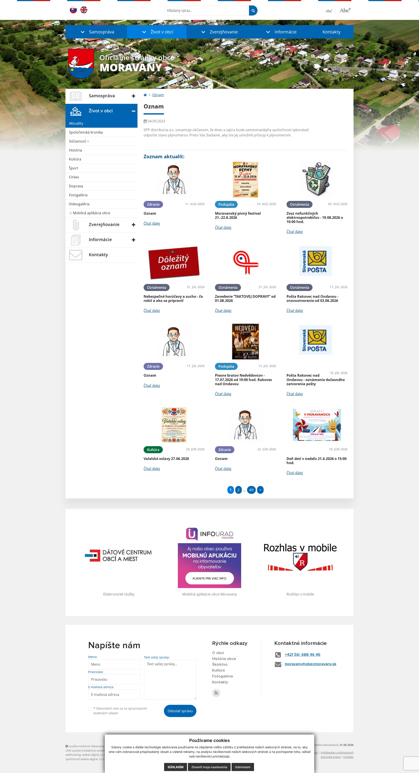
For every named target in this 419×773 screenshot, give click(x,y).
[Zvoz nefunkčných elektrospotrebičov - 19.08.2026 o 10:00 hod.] (317, 179)
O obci (218, 653)
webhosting (73, 755)
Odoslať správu (180, 711)
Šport (73, 168)
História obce (224, 659)
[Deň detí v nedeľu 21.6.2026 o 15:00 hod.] (317, 425)
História (75, 150)
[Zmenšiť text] (330, 10)
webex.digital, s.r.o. (94, 755)
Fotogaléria (78, 195)
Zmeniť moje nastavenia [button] (209, 767)
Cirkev (74, 177)
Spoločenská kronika (86, 132)
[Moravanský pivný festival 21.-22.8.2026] (245, 179)
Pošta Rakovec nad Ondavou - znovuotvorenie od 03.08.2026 (312, 298)
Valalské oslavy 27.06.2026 (166, 458)
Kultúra (75, 159)
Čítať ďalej (152, 223)
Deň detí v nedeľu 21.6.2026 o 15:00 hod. (317, 460)
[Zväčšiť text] (345, 9)
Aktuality (76, 123)
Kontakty (331, 32)
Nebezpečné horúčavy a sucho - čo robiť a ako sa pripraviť (173, 298)
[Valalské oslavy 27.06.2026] (174, 425)
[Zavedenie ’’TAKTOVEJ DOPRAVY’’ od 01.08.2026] (245, 262)
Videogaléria (79, 204)
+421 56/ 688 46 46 (302, 655)
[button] (96, 31)
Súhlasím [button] (176, 767)
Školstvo (220, 665)
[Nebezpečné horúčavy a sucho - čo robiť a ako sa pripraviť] (174, 262)
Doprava (76, 186)
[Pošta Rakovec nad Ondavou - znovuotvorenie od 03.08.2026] (317, 262)
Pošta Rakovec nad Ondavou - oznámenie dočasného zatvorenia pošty (316, 379)
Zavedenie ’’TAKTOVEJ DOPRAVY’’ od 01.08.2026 (245, 298)
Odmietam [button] (243, 767)
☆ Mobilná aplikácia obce (89, 213)
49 (251, 489)
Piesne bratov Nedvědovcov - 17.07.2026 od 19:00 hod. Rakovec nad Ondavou (243, 379)
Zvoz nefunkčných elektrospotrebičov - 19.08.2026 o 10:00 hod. (315, 217)
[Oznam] (174, 179)
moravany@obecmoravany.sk (310, 664)
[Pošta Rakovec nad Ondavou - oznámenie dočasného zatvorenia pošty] (317, 341)
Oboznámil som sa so (120, 710)
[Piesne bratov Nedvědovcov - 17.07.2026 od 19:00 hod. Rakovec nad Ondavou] (245, 341)
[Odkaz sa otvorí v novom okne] (216, 693)
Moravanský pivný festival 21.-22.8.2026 (238, 215)
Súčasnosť (78, 141)
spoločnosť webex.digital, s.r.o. (85, 759)
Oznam (158, 94)
